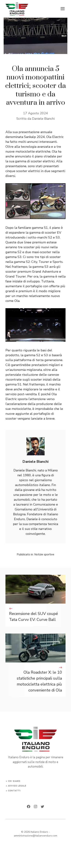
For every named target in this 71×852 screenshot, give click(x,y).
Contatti (14, 790)
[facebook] (28, 806)
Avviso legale (17, 785)
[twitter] (42, 806)
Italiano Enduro (39, 832)
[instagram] (35, 806)
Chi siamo (14, 781)
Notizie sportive (44, 554)
